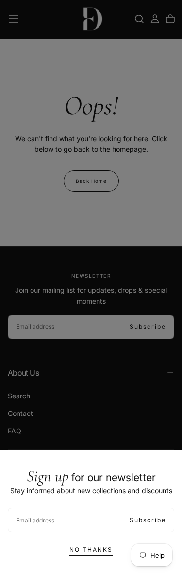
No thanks (91, 549)
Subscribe (148, 519)
